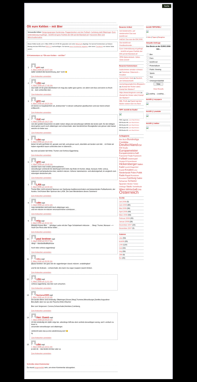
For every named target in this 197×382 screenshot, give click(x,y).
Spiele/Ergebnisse (49, 21)
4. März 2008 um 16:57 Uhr (41, 70)
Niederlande (124, 172)
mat (38, 119)
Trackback (99, 46)
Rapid (127, 175)
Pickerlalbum (155, 66)
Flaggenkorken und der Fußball (77, 32)
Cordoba (123, 142)
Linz (135, 170)
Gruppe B (123, 161)
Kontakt (97, 21)
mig (38, 220)
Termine (77, 21)
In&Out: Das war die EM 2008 (130, 39)
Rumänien (135, 175)
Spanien (123, 184)
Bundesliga (133, 139)
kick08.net (153, 62)
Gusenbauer (132, 161)
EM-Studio (123, 148)
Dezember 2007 (125, 225)
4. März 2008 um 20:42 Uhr (41, 223)
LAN (38, 184)
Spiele (152, 73)
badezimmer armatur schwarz (131, 70)
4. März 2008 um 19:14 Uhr (41, 142)
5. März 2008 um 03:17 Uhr (42, 241)
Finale (130, 156)
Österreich (129, 192)
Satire (139, 178)
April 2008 (123, 212)
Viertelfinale (137, 187)
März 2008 (123, 215)
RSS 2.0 (48, 46)
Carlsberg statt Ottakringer (101, 32)
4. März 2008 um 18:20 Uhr (41, 104)
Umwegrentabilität (157, 81)
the (120, 258)
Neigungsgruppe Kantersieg (53, 32)
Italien (140, 164)
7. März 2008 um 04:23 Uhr (42, 320)
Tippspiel (66, 21)
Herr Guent (42, 317)
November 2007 (125, 228)
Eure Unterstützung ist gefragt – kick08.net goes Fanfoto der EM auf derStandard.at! (131, 51)
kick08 (87, 21)
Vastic (129, 186)
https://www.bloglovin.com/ (129, 93)
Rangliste (161, 37)
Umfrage (122, 187)
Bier (120, 140)
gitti (38, 101)
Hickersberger (128, 164)
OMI (120, 255)
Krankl (121, 170)
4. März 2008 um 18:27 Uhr (42, 122)
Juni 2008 (123, 205)
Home (35, 21)
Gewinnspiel (132, 159)
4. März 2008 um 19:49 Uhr (42, 164)
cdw (38, 82)
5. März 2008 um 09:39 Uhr (41, 261)
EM (140, 145)
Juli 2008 (122, 202)
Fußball (123, 158)
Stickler (130, 184)
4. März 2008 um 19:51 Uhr (42, 205)
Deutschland (128, 145)
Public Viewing (155, 69)
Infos (149, 37)
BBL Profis (123, 101)
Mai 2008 (122, 208)
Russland (123, 178)
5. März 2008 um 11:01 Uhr (41, 282)
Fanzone (123, 156)
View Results (158, 89)
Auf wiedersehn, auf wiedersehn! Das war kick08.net (127, 33)
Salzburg (131, 178)
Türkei (135, 184)
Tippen (154, 37)
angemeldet (39, 368)
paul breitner (43, 238)
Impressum (109, 21)
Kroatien (129, 169)
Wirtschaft (79, 44)
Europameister (128, 150)
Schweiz (132, 181)
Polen (133, 172)
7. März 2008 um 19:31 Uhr (41, 347)
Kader (122, 167)
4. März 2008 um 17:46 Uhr (42, 86)
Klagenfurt (134, 167)
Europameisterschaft (129, 153)
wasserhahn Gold (126, 78)
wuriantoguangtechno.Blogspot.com (133, 84)
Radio (122, 175)
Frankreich (137, 156)
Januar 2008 (124, 222)
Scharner (123, 181)
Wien (122, 189)
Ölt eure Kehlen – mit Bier (45, 26)
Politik (139, 172)
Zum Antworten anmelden (41, 76)
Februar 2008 (124, 218)
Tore (151, 77)
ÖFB (139, 190)
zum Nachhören (134, 120)
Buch (125, 139)
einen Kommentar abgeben (79, 46)
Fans (151, 58)
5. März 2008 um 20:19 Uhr (41, 297)
